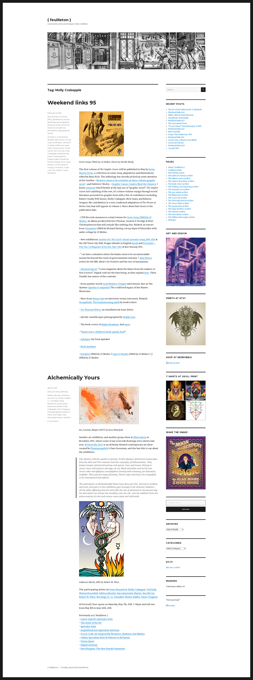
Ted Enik (151, 589)
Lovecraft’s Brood (176, 143)
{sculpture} (61, 128)
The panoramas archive (178, 206)
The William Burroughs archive (181, 217)
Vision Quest (87, 641)
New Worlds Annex (176, 173)
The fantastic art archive (178, 189)
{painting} (51, 122)
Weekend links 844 (176, 112)
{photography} (63, 122)
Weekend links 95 (71, 102)
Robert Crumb (53, 165)
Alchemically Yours (73, 377)
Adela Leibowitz (107, 593)
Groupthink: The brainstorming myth (99, 302)
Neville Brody (63, 154)
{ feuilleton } (59, 20)
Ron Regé (57, 415)
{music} (66, 119)
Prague (50, 159)
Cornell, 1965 (173, 148)
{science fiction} (62, 125)
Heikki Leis (129, 317)
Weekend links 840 (176, 145)
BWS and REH (174, 132)
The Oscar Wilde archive (178, 203)
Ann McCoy (148, 593)
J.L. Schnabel (117, 597)
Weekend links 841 (176, 137)
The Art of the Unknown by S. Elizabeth (185, 109)
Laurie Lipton (62, 404)
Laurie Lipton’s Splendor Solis (97, 619)
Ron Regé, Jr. (103, 597)
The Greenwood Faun (177, 123)
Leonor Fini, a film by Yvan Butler (182, 140)
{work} (50, 133)
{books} (55, 117)
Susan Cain (98, 298)
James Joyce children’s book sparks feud (103, 332)
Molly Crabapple (137, 589)
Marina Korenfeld (88, 593)
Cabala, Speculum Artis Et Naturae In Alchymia (105, 637)
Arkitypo (85, 339)
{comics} (63, 117)
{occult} (55, 392)
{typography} (63, 130)
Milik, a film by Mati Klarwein (180, 115)
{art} (49, 117)
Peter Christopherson (56, 156)
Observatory (139, 437)
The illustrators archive (178, 195)
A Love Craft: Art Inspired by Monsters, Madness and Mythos (113, 634)
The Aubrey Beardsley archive (181, 181)
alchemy (65, 395)
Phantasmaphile (99, 448)
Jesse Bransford (118, 589)
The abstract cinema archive (180, 176)
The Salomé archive (176, 212)
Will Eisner (51, 173)
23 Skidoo (51, 137)
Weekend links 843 (176, 121)
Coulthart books (175, 170)
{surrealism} (52, 130)
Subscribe (185, 509)
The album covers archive (179, 178)
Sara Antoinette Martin (129, 593)
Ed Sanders (57, 142)
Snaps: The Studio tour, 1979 (180, 134)
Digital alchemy (89, 645)
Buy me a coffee (173, 567)
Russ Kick (59, 167)
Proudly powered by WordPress (74, 667)
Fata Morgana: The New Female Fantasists (103, 648)
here (134, 243)
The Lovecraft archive (177, 198)
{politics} (51, 125)
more (127, 324)
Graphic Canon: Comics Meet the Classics (134, 184)
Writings (172, 220)
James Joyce (58, 148)
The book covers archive (178, 184)
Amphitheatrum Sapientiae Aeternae (100, 630)
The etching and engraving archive (183, 187)
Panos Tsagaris (149, 597)
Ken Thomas (59, 151)
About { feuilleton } (176, 167)
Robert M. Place (87, 597)
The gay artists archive (178, 192)
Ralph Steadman (110, 324)
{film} (49, 119)
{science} (51, 128)
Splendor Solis (88, 626)
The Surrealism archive (178, 214)
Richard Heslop (53, 162)
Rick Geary (65, 162)
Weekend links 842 (176, 129)
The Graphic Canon (60, 170)
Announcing (89, 269)
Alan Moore (146, 258)
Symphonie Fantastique (178, 118)
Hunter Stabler (132, 597)
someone (90, 187)
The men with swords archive (181, 200)
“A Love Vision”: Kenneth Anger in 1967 (184, 126)
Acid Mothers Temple (114, 283)
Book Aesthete (88, 346)
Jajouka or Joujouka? (99, 287)
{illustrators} (58, 119)
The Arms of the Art (91, 622)
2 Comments (52, 421)
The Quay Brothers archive (179, 209)
